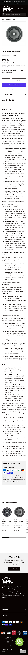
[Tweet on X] (6, 100)
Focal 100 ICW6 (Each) (18, 522)
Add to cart (19, 80)
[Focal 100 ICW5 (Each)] (7, 512)
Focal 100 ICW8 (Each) (10, 19)
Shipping (4, 62)
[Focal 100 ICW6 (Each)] (19, 512)
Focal (3, 48)
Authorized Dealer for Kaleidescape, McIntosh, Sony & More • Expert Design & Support (14, 2)
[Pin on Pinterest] (13, 100)
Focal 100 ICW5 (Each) (6, 522)
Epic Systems (8, 649)
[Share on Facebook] (9, 100)
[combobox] (14, 14)
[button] (22, 8)
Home (3, 19)
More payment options (14, 89)
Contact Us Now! (14, 569)
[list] (14, 34)
